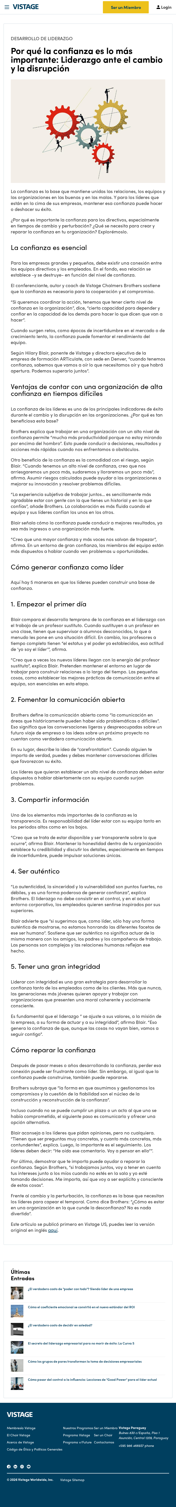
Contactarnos (104, 1442)
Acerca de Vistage (20, 1442)
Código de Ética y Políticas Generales (34, 1449)
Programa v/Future (77, 1442)
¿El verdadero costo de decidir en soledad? (60, 1325)
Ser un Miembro (126, 7)
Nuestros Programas (78, 1428)
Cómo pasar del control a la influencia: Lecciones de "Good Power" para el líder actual (92, 1379)
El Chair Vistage (18, 1435)
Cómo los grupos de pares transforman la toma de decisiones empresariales (85, 1361)
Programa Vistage (76, 1435)
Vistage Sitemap (72, 1479)
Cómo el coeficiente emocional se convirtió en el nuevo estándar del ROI (81, 1307)
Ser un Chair (103, 1435)
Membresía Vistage (21, 1428)
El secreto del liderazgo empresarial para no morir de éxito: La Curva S (81, 1343)
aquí (53, 1230)
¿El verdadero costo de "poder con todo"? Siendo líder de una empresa (80, 1289)
